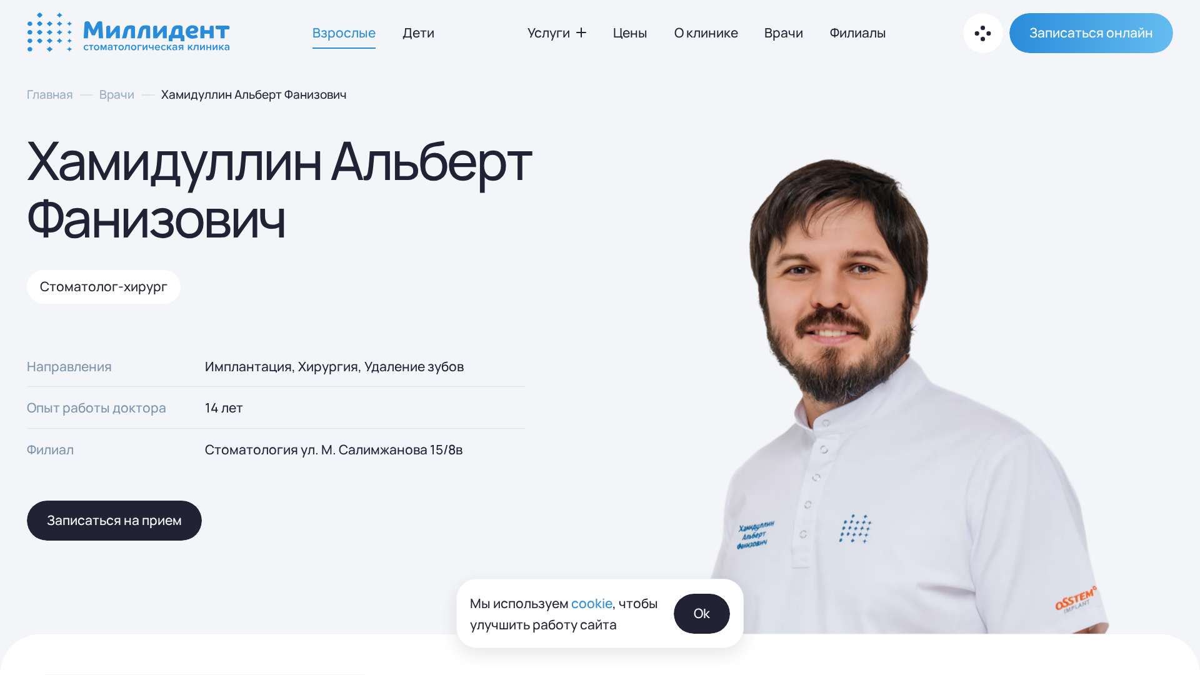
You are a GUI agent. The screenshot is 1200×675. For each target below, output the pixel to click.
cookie (591, 602)
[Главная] (130, 33)
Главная (50, 94)
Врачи (116, 94)
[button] (1091, 33)
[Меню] (983, 33)
